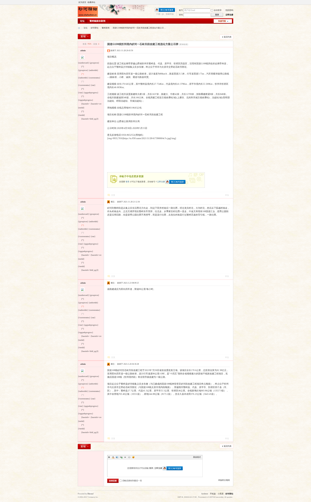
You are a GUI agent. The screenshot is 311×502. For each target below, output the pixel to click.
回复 (113, 195)
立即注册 (229, 15)
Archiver (204, 494)
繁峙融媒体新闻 (97, 21)
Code (129, 457)
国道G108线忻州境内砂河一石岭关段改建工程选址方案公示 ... (139, 28)
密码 (181, 15)
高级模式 (197, 457)
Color (113, 457)
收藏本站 (91, 2)
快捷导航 (222, 21)
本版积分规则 (224, 480)
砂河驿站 (79, 28)
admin (83, 50)
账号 (181, 10)
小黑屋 (221, 494)
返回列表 (227, 37)
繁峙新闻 (105, 28)
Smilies (133, 457)
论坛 (82, 21)
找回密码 (229, 10)
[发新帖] (84, 36)
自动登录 (218, 10)
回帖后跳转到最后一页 (132, 480)
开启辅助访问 (232, 2)
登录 (127, 181)
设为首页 (82, 2)
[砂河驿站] (88, 16)
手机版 (213, 494)
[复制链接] (183, 44)
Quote (125, 457)
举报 (227, 195)
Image (117, 457)
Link (121, 457)
